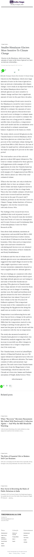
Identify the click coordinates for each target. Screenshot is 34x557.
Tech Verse (26, 537)
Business (26, 535)
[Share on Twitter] (23, 70)
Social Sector (4, 541)
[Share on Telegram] (7, 72)
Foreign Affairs (15, 536)
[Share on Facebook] (11, 70)
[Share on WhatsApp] (2, 70)
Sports (13, 541)
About (10, 553)
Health (25, 539)
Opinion (3, 545)
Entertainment (4, 533)
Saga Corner (4, 535)
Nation (2, 543)
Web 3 (13, 539)
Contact (23, 553)
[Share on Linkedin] (20, 72)
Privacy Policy (16, 553)
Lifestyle (25, 542)
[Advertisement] (17, 24)
